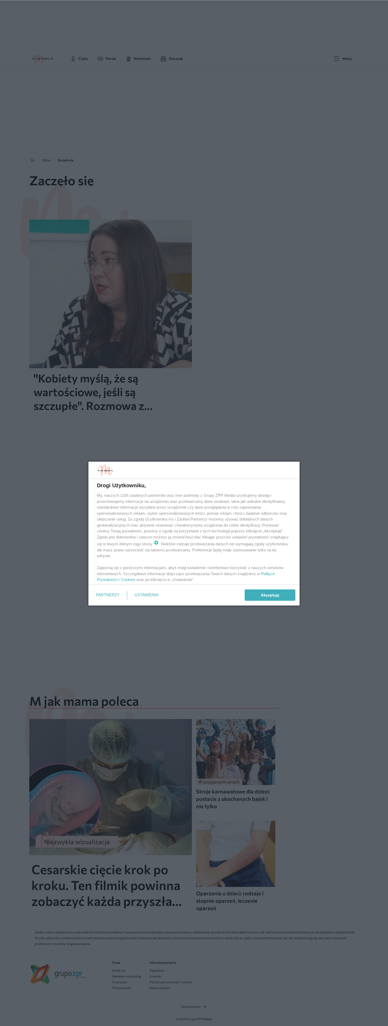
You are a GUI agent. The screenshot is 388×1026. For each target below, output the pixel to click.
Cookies (128, 579)
